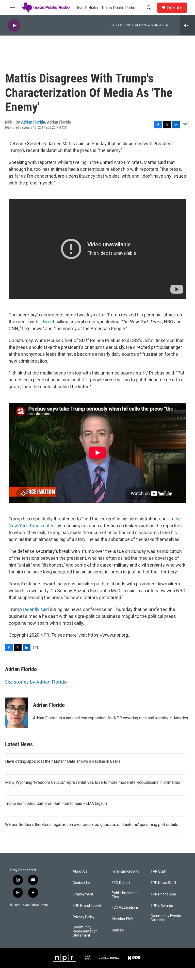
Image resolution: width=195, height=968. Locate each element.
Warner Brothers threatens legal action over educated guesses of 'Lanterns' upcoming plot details (91, 824)
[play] (14, 25)
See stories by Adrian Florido (36, 682)
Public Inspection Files (125, 895)
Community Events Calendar (166, 918)
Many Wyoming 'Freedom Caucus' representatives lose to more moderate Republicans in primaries (92, 782)
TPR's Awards (162, 906)
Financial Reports (125, 871)
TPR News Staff (163, 883)
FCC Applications (125, 907)
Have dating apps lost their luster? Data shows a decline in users (62, 761)
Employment (83, 894)
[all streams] (187, 25)
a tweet (46, 321)
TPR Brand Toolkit (87, 906)
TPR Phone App (163, 894)
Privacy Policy (83, 917)
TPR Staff (159, 871)
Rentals (118, 930)
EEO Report (121, 883)
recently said (36, 609)
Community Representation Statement (85, 931)
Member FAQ (122, 919)
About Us (80, 871)
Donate (174, 7)
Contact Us (81, 883)
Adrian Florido (33, 122)
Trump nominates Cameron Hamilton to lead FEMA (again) (56, 803)
